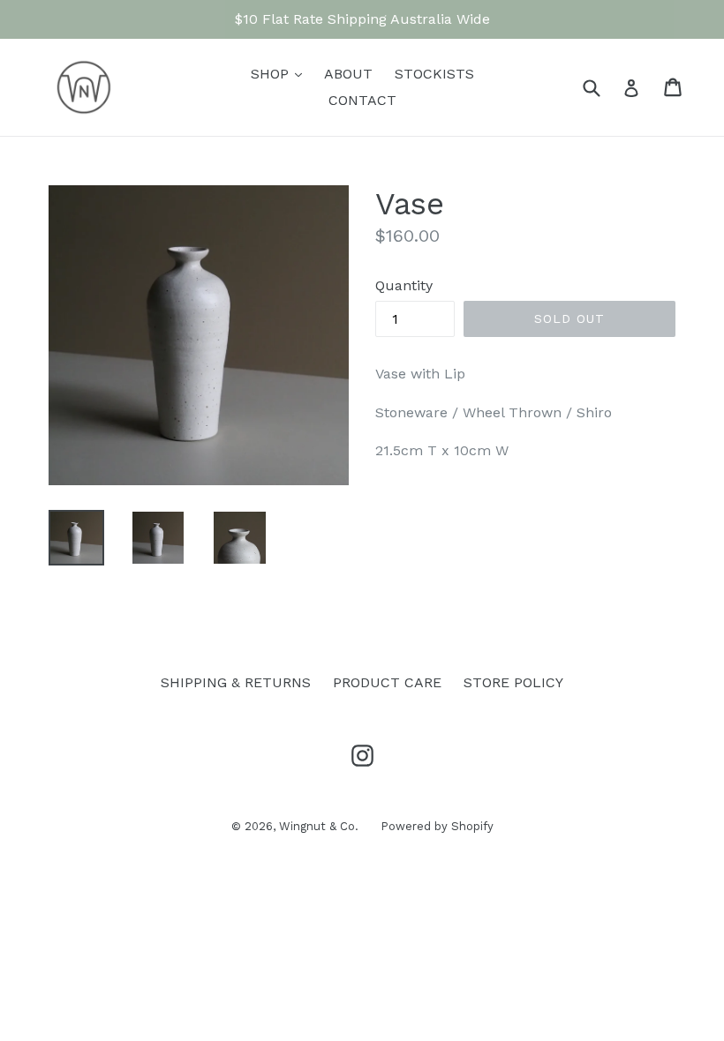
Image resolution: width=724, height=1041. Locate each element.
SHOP (281, 73)
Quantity (404, 285)
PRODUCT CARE (387, 682)
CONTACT (362, 100)
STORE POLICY (513, 682)
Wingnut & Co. (318, 826)
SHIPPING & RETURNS (236, 682)
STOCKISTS (434, 73)
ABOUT (348, 73)
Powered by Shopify (437, 826)
